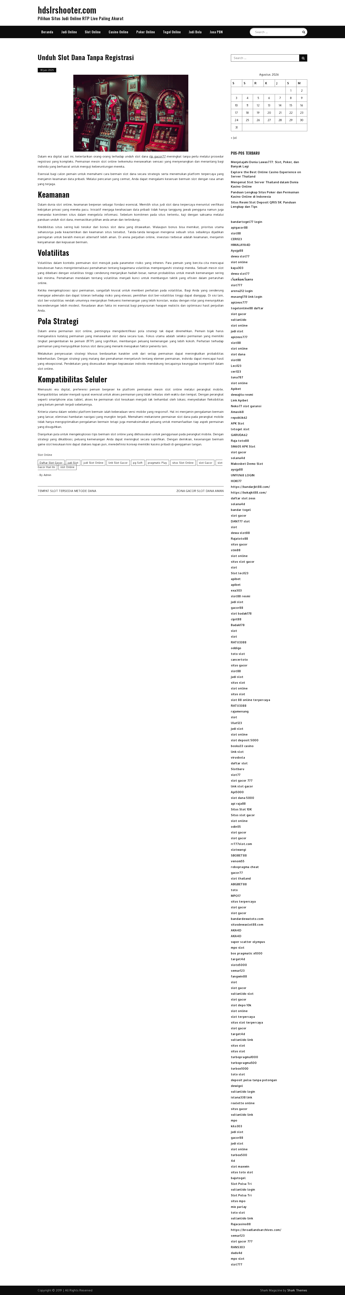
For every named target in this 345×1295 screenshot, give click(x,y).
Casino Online (118, 32)
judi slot (73, 462)
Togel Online (172, 32)
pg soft (138, 462)
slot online (67, 467)
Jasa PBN (216, 32)
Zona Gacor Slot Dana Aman (200, 491)
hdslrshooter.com (67, 9)
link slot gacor (118, 462)
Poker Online (145, 32)
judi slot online (93, 462)
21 (280, 112)
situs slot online (183, 462)
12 (258, 105)
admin (48, 474)
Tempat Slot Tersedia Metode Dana (67, 491)
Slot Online (93, 32)
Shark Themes (297, 1290)
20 (269, 112)
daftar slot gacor (51, 462)
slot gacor (205, 462)
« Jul (234, 138)
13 (269, 105)
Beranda (47, 32)
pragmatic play (157, 462)
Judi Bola (195, 32)
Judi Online (69, 32)
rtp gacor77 (157, 156)
